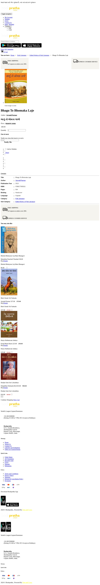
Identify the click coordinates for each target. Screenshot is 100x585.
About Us (8, 444)
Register (11, 24)
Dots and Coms (27, 510)
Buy (2, 261)
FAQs (6, 21)
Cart (6, 52)
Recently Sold (9, 460)
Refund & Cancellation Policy (14, 479)
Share (7, 152)
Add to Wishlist (12, 149)
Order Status (8, 457)
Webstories (8, 466)
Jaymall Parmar (11, 115)
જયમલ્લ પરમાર (10, 123)
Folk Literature (21, 55)
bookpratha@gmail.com (11, 422)
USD (10, 30)
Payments (8, 481)
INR (10, 28)
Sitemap (7, 464)
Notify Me (7, 142)
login (6, 24)
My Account (8, 17)
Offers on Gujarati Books (12, 449)
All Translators (9, 459)
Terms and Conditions (11, 474)
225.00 (14, 343)
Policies (2, 571)
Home (12, 55)
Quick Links (3, 567)
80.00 (21, 259)
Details (5, 261)
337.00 (13, 301)
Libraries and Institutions (12, 448)
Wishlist (7, 19)
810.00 (19, 386)
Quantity (4, 130)
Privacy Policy (9, 475)
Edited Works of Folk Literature (39, 55)
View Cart (16, 400)
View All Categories (7, 49)
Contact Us (8, 22)
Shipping (7, 477)
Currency (8, 26)
